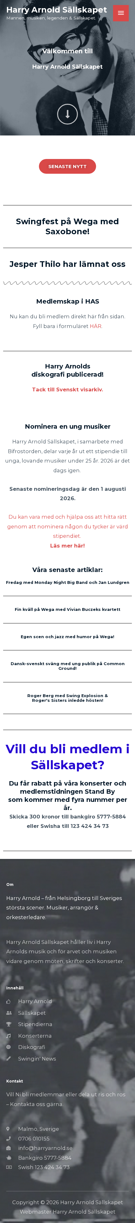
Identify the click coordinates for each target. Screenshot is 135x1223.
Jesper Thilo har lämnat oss (68, 264)
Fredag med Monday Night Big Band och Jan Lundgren (67, 582)
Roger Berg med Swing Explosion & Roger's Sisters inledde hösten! (67, 698)
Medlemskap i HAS (67, 301)
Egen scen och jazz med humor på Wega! (67, 636)
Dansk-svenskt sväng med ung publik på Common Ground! (68, 666)
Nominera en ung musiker (68, 426)
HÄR (95, 326)
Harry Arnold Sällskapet (56, 9)
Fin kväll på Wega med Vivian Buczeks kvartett (67, 609)
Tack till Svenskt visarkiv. (67, 389)
